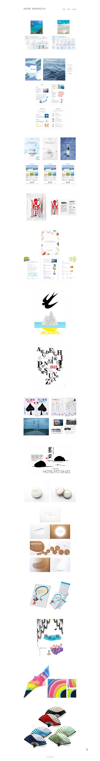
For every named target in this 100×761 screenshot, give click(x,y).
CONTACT (74, 9)
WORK (64, 9)
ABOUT (68, 9)
